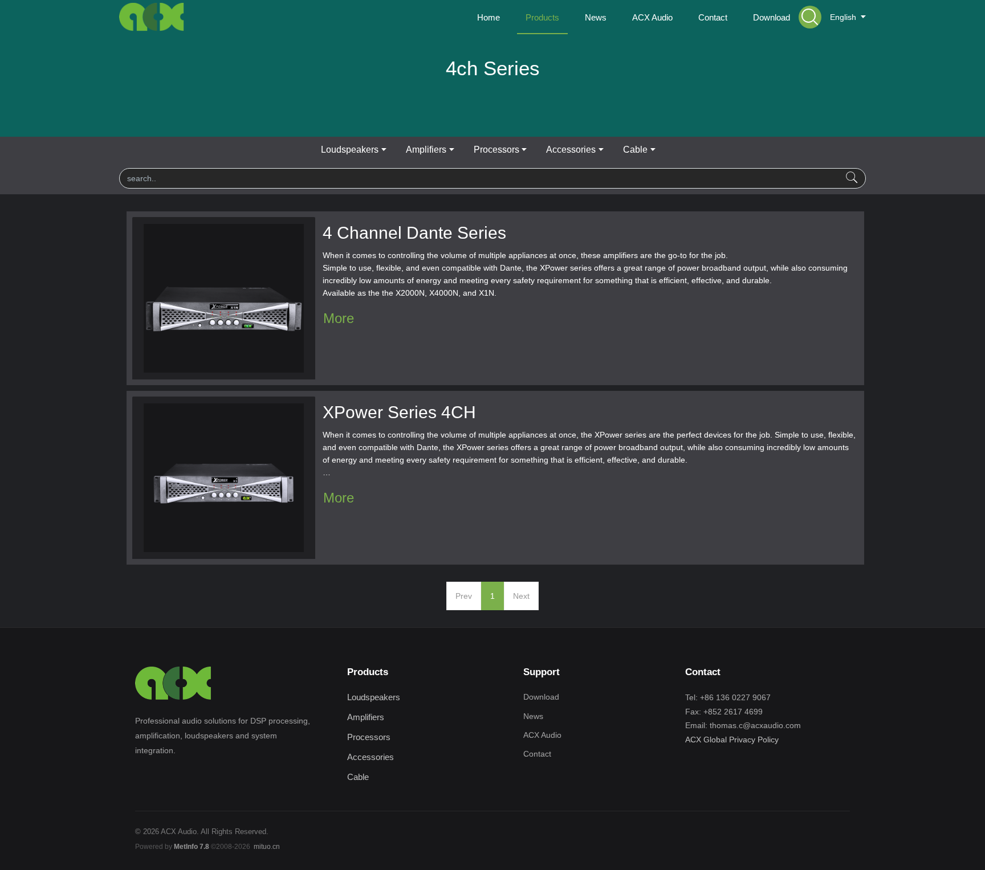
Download (541, 696)
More (338, 318)
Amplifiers (426, 149)
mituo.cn (267, 847)
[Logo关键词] (152, 17)
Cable (635, 149)
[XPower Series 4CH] (224, 476)
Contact (537, 753)
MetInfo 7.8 (191, 847)
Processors (496, 149)
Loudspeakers (349, 149)
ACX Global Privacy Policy (732, 739)
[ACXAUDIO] (173, 683)
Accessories (571, 149)
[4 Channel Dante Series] (224, 297)
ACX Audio (542, 735)
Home (488, 17)
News (533, 716)
